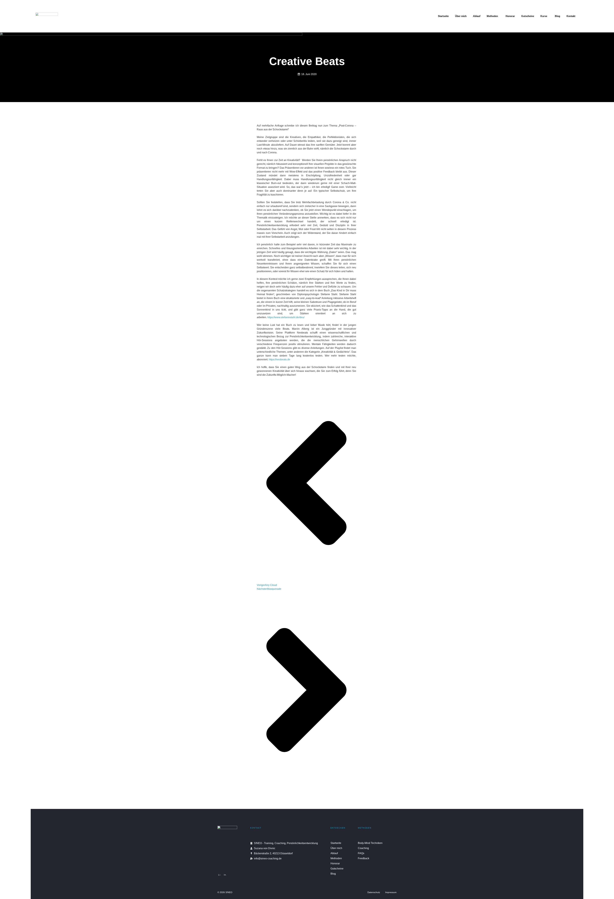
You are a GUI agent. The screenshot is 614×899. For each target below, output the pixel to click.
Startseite (443, 16)
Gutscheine (527, 16)
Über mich (461, 16)
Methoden (492, 16)
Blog (557, 16)
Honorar (510, 16)
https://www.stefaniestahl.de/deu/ (285, 317)
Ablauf (476, 16)
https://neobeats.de (279, 359)
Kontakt (571, 16)
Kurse (543, 16)
